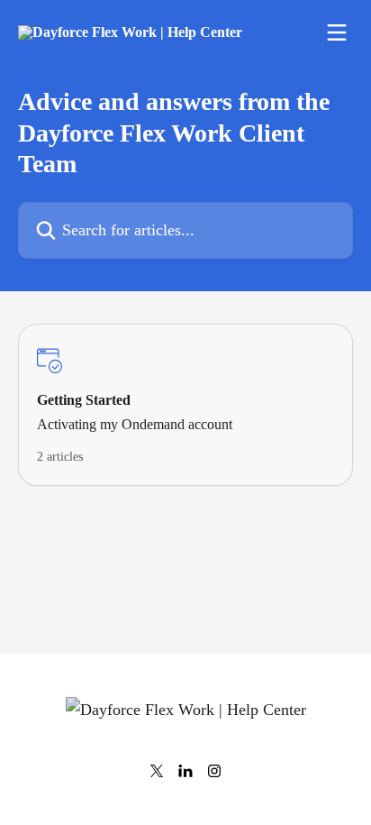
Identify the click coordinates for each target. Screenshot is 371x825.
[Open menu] (337, 32)
